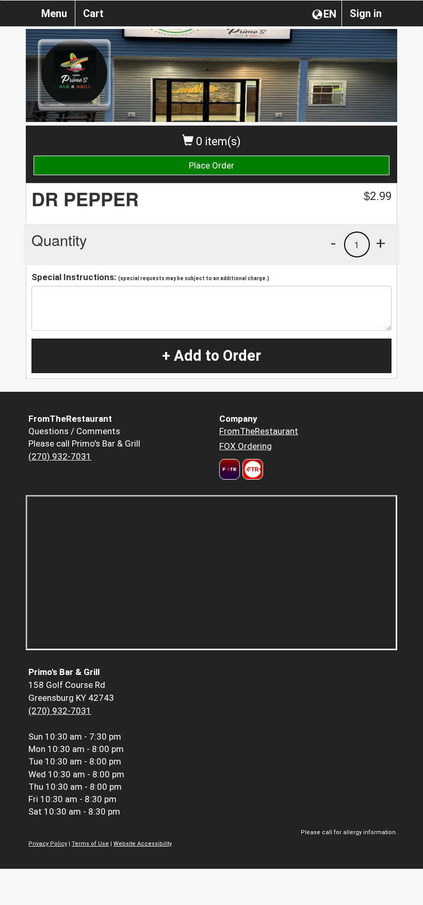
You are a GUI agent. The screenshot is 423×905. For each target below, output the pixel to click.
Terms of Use (90, 843)
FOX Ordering (245, 446)
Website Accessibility (142, 843)
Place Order (211, 165)
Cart (93, 13)
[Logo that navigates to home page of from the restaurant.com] (229, 469)
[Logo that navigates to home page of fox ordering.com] (251, 469)
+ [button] (380, 243)
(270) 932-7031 (59, 456)
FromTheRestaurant (258, 431)
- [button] (333, 243)
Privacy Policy (47, 843)
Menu (54, 13)
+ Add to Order (211, 355)
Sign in (366, 13)
